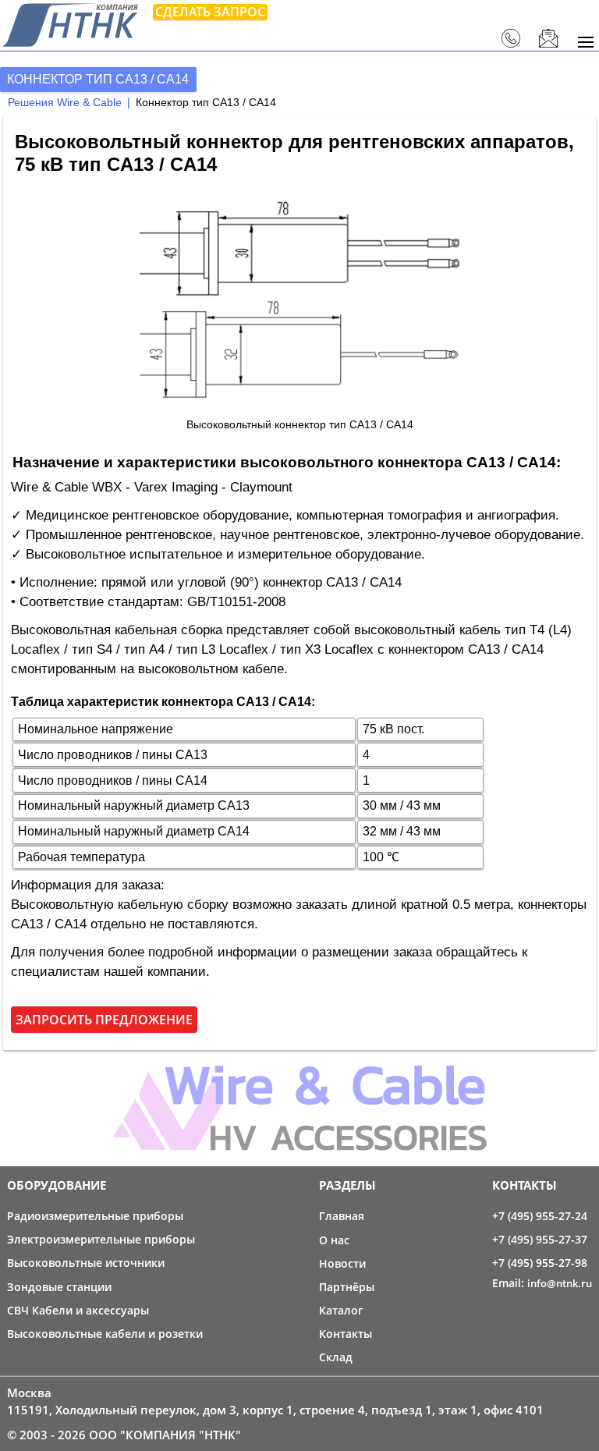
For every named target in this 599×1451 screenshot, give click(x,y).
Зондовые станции (59, 1286)
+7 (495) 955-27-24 (539, 1215)
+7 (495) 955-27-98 (539, 1262)
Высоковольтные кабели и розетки (105, 1333)
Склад (336, 1357)
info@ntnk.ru (559, 1283)
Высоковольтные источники (86, 1262)
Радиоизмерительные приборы (95, 1215)
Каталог (341, 1310)
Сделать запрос (210, 11)
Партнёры (346, 1286)
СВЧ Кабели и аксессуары (78, 1310)
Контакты (345, 1333)
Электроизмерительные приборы (101, 1239)
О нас (334, 1240)
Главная (341, 1215)
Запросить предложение (104, 1019)
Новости (342, 1263)
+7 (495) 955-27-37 (539, 1239)
